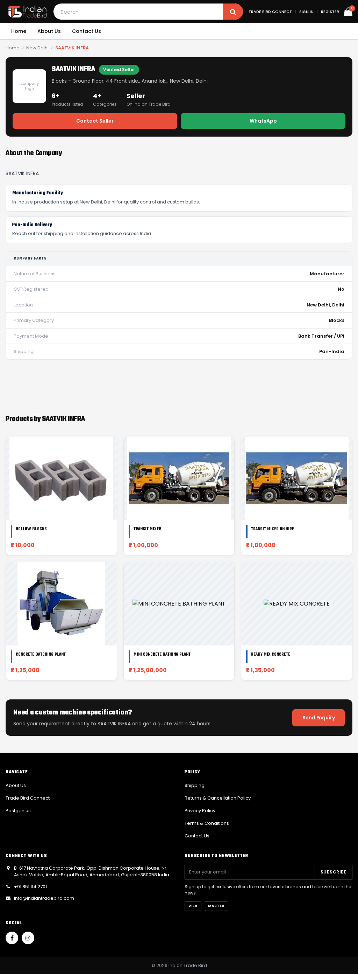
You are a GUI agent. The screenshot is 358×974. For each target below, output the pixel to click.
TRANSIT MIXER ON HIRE (272, 529)
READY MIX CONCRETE (270, 654)
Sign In (306, 11)
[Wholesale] (27, 12)
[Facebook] (12, 938)
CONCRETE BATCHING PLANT (41, 654)
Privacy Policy (200, 810)
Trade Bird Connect (270, 11)
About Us (49, 31)
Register (330, 11)
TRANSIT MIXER (147, 529)
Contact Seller (95, 120)
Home (18, 31)
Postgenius (18, 810)
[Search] (233, 12)
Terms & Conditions (207, 823)
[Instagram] (28, 938)
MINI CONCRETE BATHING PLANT (162, 654)
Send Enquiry (318, 717)
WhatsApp (263, 120)
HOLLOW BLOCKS (31, 529)
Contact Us (86, 31)
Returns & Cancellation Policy (218, 798)
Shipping (195, 785)
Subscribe (333, 872)
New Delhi (37, 47)
